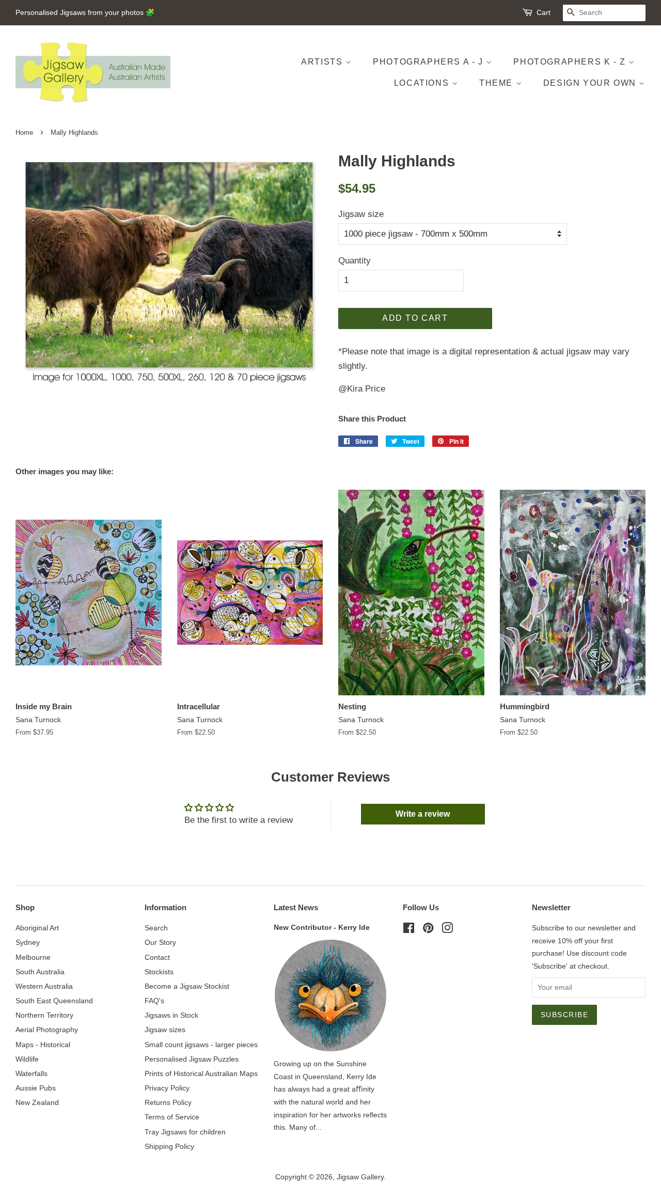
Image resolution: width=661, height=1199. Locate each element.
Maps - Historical (42, 1044)
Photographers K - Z (570, 61)
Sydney (27, 942)
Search (156, 928)
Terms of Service (172, 1117)
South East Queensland (54, 1000)
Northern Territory (44, 1015)
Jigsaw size (361, 214)
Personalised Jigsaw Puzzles (192, 1059)
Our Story (160, 942)
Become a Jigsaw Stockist (187, 986)
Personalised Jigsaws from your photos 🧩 (84, 12)
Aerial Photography (46, 1029)
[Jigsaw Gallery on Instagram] (447, 930)
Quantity (354, 261)
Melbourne (33, 957)
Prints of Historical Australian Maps (201, 1073)
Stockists (159, 972)
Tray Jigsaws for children (185, 1132)
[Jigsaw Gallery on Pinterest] (428, 930)
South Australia (40, 972)
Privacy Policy (167, 1088)
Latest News (296, 907)
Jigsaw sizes (165, 1029)
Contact (157, 957)
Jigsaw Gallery (360, 1177)
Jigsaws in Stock (171, 1015)
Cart (543, 12)
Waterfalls (31, 1073)
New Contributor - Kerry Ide (322, 927)
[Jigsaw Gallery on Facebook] (409, 930)
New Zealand (37, 1102)
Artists (323, 61)
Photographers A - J (429, 61)
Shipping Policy (169, 1146)
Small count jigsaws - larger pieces (201, 1044)
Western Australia (44, 986)
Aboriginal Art (37, 928)
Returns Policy (168, 1102)
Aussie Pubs (35, 1088)
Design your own (591, 83)
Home (24, 132)
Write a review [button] (423, 813)
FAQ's (154, 1000)
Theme (497, 83)
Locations (423, 83)
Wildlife (27, 1059)
